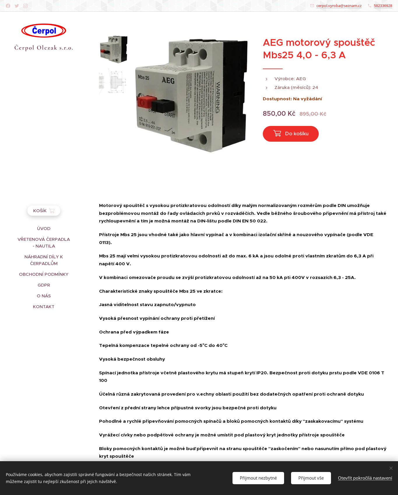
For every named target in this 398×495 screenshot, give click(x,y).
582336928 (383, 5)
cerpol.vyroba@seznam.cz (339, 5)
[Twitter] (16, 6)
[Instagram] (25, 6)
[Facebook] (8, 6)
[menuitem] (44, 228)
